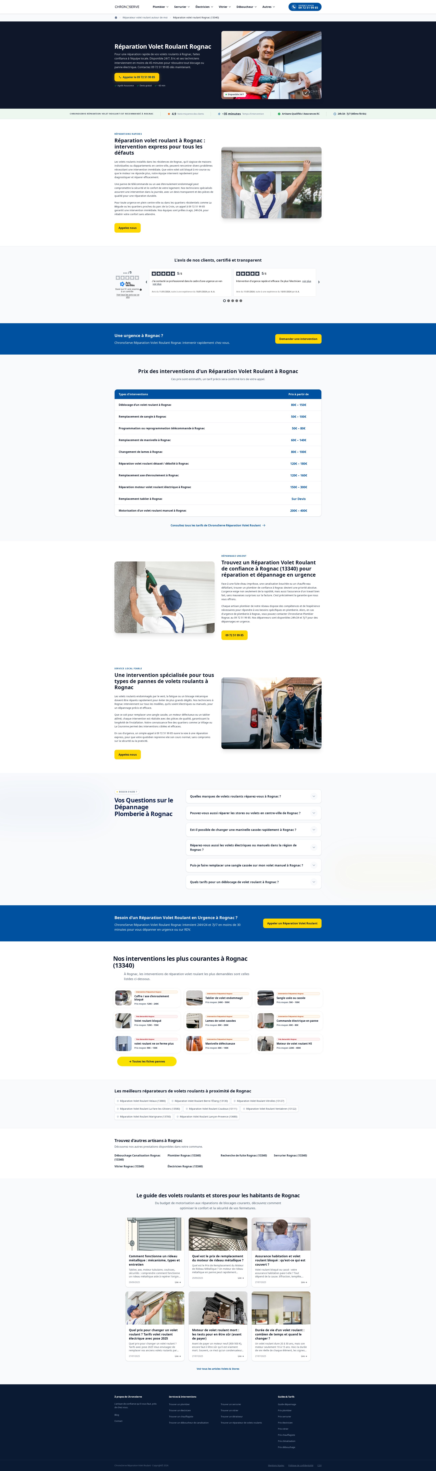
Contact (118, 1420)
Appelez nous (128, 228)
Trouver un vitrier (229, 1410)
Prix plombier (285, 1410)
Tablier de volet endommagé (224, 998)
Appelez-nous (128, 754)
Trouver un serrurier (231, 1404)
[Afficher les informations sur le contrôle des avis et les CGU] (140, 289)
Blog (116, 1414)
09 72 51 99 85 (234, 635)
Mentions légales (276, 1465)
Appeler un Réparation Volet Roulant (292, 923)
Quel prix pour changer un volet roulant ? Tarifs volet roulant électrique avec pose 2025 (153, 1334)
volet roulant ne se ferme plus (154, 1043)
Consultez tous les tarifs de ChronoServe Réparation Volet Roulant (216, 525)
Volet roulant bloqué (147, 1020)
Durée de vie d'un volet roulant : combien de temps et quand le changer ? (279, 1334)
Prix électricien (285, 1422)
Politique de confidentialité (300, 1465)
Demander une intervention (298, 339)
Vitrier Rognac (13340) (129, 1166)
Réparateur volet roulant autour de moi (145, 17)
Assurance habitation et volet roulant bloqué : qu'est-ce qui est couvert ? (280, 1260)
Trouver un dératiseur (232, 1416)
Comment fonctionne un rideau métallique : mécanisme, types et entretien (154, 1260)
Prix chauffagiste (286, 1434)
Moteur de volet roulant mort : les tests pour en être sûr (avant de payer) (217, 1334)
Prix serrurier (284, 1416)
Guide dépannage (287, 1404)
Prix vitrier (283, 1428)
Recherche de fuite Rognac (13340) (244, 1155)
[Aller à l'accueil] (127, 7)
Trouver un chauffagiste (181, 1416)
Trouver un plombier (179, 1404)
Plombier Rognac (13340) (184, 1155)
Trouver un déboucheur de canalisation (189, 1422)
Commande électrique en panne (297, 1020)
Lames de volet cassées (220, 1020)
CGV (319, 1465)
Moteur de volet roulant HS (294, 1043)
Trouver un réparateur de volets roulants (241, 1422)
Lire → (178, 1282)
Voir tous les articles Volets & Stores (218, 1368)
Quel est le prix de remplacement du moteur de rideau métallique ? (218, 1258)
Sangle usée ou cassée (291, 998)
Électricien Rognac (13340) (185, 1166)
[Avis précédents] (146, 282)
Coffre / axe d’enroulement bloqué (151, 998)
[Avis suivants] (318, 282)
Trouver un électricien (180, 1410)
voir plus (157, 284)
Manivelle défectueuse (220, 1043)
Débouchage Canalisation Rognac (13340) (137, 1157)
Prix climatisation (286, 1441)
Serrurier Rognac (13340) (290, 1155)
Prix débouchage (286, 1447)
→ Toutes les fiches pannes (147, 1061)
